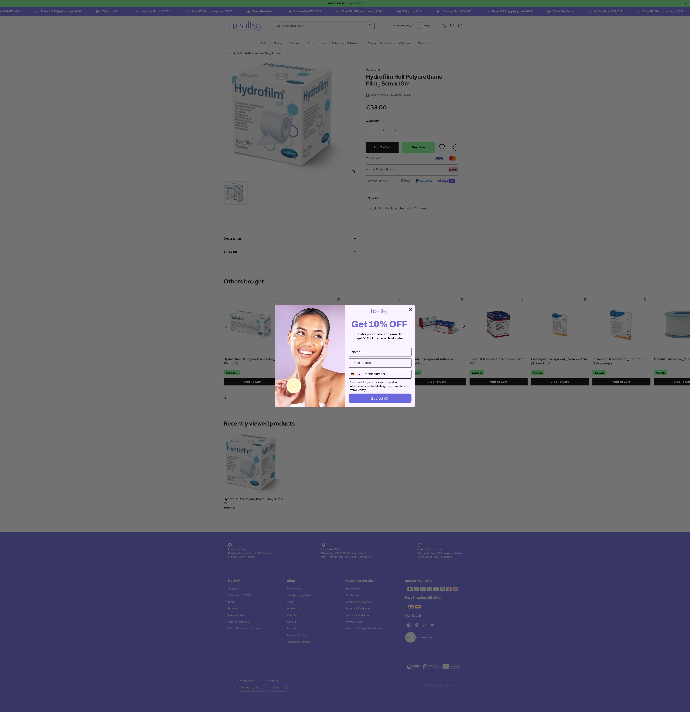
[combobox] (355, 374)
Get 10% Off (380, 398)
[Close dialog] (410, 309)
